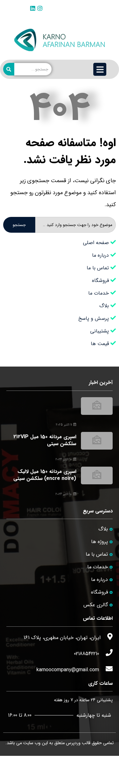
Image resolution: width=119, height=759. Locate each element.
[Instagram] (40, 8)
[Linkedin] (33, 8)
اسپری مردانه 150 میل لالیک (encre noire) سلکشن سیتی (44, 475)
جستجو (19, 225)
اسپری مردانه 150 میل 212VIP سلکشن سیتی (44, 440)
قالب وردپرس (78, 742)
